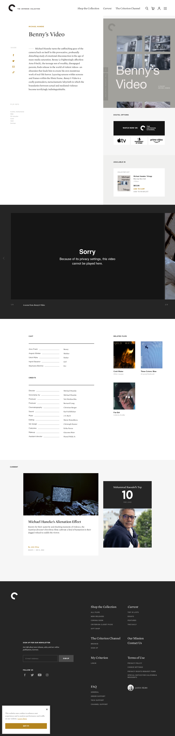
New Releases (97, 616)
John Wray (35, 547)
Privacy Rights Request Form (142, 671)
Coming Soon (97, 620)
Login (93, 663)
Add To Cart (139, 189)
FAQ (94, 687)
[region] (26, 720)
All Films (95, 612)
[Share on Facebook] (13, 55)
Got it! (26, 726)
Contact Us (135, 643)
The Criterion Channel (128, 8)
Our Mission (136, 638)
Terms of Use (136, 658)
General (95, 692)
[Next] (171, 258)
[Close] (47, 709)
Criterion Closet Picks (102, 624)
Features (132, 620)
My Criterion (99, 658)
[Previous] (4, 258)
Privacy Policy (135, 663)
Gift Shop (95, 629)
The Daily (132, 624)
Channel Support (99, 704)
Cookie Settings (135, 667)
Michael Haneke (36, 27)
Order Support (98, 696)
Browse (94, 644)
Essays (30, 550)
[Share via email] (13, 67)
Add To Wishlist (140, 191)
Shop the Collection (88, 8)
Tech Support (97, 700)
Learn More (22, 718)
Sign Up (94, 648)
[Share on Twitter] (13, 61)
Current (107, 8)
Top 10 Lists (133, 612)
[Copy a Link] (13, 72)
